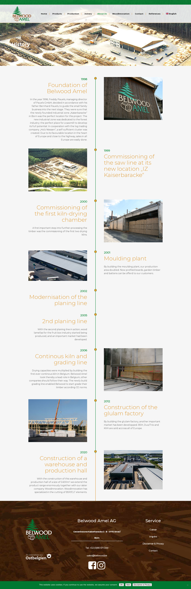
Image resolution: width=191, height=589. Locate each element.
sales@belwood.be (97, 555)
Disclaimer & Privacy (153, 543)
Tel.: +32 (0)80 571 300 (96, 548)
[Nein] (187, 585)
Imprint (153, 536)
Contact (153, 550)
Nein (128, 585)
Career (153, 529)
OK (121, 585)
